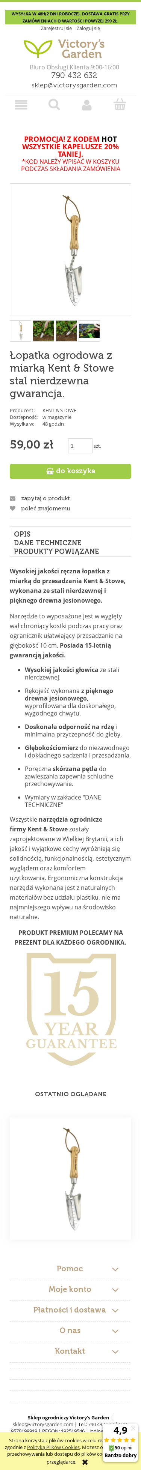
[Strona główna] (71, 45)
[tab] (70, 532)
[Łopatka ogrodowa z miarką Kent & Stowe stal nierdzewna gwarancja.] (70, 1178)
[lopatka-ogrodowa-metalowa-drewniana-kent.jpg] (89, 331)
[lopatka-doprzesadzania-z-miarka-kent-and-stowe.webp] (20, 331)
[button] (21, 105)
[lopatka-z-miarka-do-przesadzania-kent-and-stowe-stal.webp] (66, 331)
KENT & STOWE (59, 410)
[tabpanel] (70, 816)
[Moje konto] (87, 105)
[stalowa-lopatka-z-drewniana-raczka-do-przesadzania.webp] (43, 331)
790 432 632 (74, 76)
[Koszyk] (119, 104)
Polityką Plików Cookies (53, 1447)
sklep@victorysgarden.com (74, 85)
